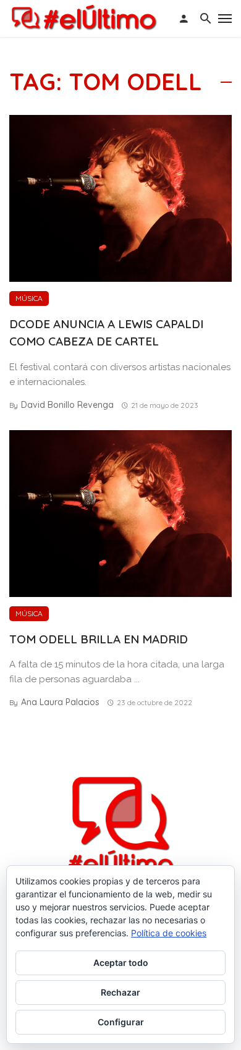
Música (29, 298)
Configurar (121, 1022)
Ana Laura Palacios (60, 702)
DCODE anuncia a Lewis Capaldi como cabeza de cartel (106, 332)
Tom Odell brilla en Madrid (98, 639)
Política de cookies (168, 933)
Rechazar (120, 992)
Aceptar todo (120, 962)
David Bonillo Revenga (67, 404)
